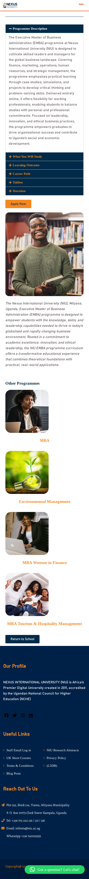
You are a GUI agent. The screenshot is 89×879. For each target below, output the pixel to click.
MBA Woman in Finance (44, 562)
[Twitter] (14, 717)
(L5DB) (52, 765)
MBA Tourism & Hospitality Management (44, 623)
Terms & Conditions (20, 765)
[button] (44, 29)
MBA (44, 440)
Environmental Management (44, 501)
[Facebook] (6, 717)
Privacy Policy (56, 758)
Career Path (21, 173)
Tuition (18, 182)
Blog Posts (13, 773)
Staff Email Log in (18, 750)
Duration (19, 191)
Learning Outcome (26, 165)
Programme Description (30, 28)
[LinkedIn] (30, 717)
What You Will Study (27, 156)
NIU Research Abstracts (63, 750)
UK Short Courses (18, 758)
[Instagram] (22, 717)
